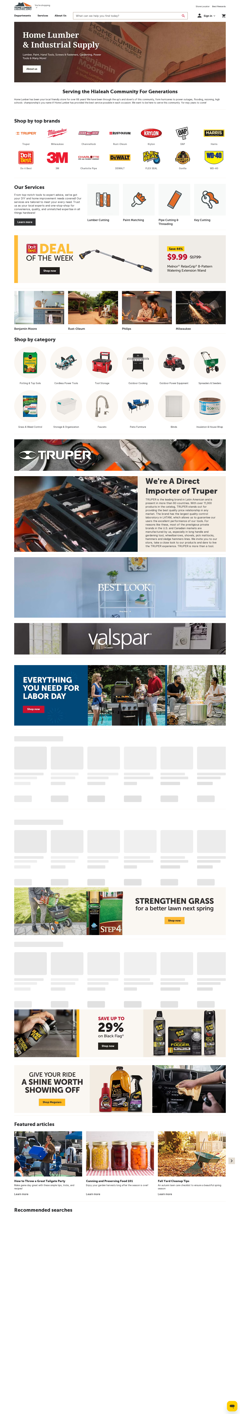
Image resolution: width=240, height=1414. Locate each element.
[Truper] (120, 455)
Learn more (24, 222)
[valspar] (120, 639)
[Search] (183, 15)
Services (43, 15)
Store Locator (203, 6)
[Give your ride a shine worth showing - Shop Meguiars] (120, 1089)
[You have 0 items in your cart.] (224, 15)
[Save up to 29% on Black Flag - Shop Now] (120, 1033)
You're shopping (42, 5)
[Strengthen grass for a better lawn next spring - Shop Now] (120, 911)
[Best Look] (120, 587)
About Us (60, 15)
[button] (206, 16)
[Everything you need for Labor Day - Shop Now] (120, 695)
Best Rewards (219, 6)
